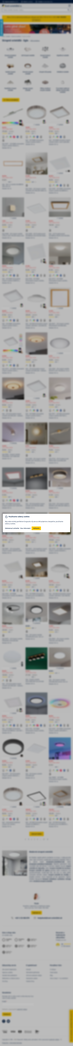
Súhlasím (36, 528)
